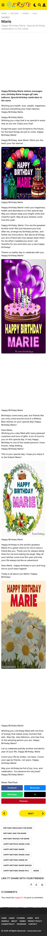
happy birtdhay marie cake (16, 844)
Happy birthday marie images (17, 865)
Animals (5, 921)
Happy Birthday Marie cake (16, 855)
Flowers (21, 918)
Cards (30, 918)
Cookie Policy (8, 924)
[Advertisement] (23, 62)
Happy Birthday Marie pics (16, 871)
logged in (19, 897)
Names (5, 17)
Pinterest (24, 801)
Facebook (12, 788)
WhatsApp (12, 794)
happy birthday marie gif (15, 860)
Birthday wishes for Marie (16, 839)
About (14, 921)
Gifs (37, 918)
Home (4, 918)
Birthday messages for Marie (17, 828)
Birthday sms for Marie (14, 833)
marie (36, 871)
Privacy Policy (35, 921)
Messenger (35, 788)
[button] (3, 5)
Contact (32, 924)
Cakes (11, 918)
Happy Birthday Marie (13, 849)
